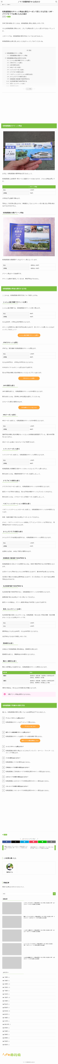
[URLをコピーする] (51, 842)
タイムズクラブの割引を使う (18, 76)
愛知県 (6, 1007)
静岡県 (6, 1037)
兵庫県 (7, 984)
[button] (6, 842)
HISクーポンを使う (15, 67)
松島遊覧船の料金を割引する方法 (16, 58)
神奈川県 (7, 1024)
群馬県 (6, 1027)
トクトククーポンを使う (17, 69)
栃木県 (6, 1014)
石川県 (6, 1021)
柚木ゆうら (10, 872)
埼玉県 (6, 994)
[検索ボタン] (56, 1)
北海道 (7, 987)
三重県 (6, 977)
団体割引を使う (14, 86)
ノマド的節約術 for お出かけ (29, 2)
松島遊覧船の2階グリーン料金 (18, 55)
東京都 (7, 1011)
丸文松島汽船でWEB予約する (18, 81)
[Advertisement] (29, 107)
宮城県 (9, 16)
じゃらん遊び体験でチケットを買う (20, 60)
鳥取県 (6, 1044)
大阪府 (7, 997)
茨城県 (6, 1031)
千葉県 (6, 990)
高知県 (6, 1041)
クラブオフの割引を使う (17, 72)
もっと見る (29, 88)
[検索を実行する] (54, 893)
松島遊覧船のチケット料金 (14, 53)
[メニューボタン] (1, 1)
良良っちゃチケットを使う (17, 83)
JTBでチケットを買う (16, 62)
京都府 (6, 980)
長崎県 (6, 1034)
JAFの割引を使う (15, 65)
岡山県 (6, 1004)
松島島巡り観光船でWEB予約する (20, 79)
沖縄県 (6, 1017)
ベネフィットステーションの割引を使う (21, 74)
